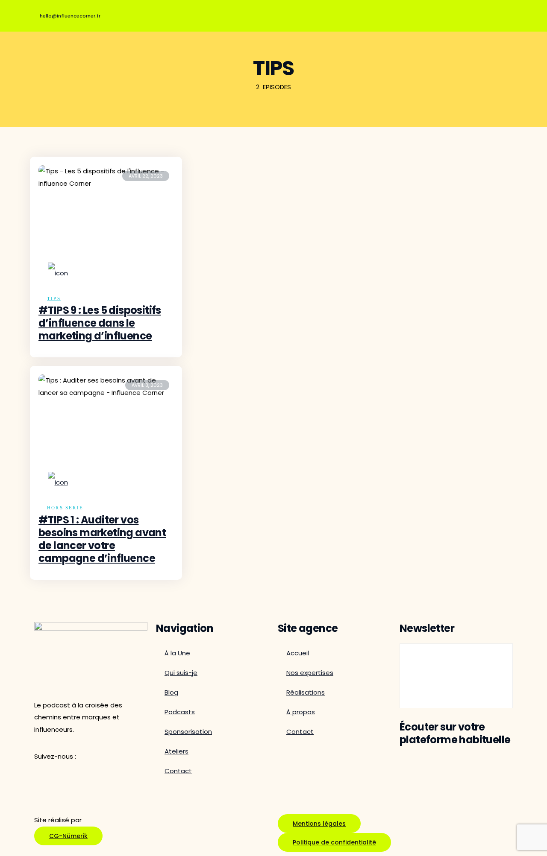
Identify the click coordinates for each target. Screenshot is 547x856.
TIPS (54, 298)
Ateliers (176, 751)
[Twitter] (434, 13)
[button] (334, 842)
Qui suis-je (181, 672)
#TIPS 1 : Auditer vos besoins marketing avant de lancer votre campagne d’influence (102, 539)
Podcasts (180, 711)
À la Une (177, 653)
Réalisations (305, 692)
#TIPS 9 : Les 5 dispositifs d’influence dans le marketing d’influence (99, 323)
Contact (178, 770)
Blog (171, 692)
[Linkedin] (469, 13)
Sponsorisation (188, 731)
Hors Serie (65, 507)
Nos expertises (309, 672)
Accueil (297, 653)
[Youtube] (399, 13)
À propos (300, 711)
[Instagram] (504, 13)
